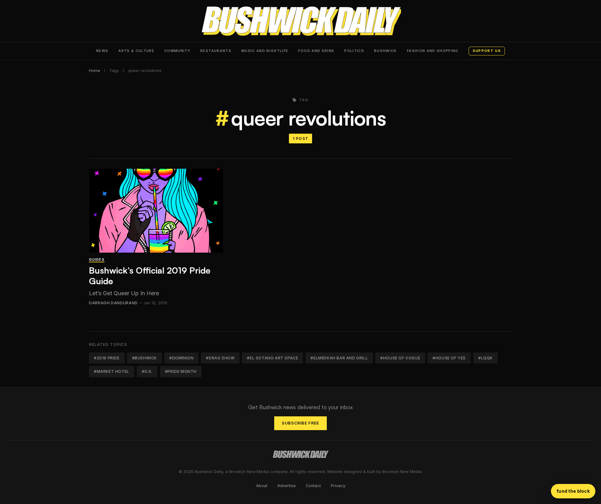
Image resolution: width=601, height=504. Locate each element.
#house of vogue (400, 358)
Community (177, 51)
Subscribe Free (300, 423)
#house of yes (449, 358)
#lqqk (485, 358)
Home (94, 70)
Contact (313, 485)
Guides (97, 259)
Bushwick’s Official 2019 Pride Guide (149, 275)
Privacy (338, 485)
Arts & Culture (136, 51)
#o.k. (147, 371)
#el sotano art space (272, 358)
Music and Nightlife (265, 51)
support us (487, 51)
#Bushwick (144, 358)
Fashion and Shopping (433, 51)
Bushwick (385, 51)
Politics (354, 51)
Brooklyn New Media (402, 471)
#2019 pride (107, 358)
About (261, 485)
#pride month (181, 371)
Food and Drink (316, 51)
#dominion (181, 358)
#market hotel (111, 371)
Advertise (286, 485)
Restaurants (215, 51)
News (102, 51)
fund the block (573, 491)
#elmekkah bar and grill (339, 358)
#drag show (220, 358)
